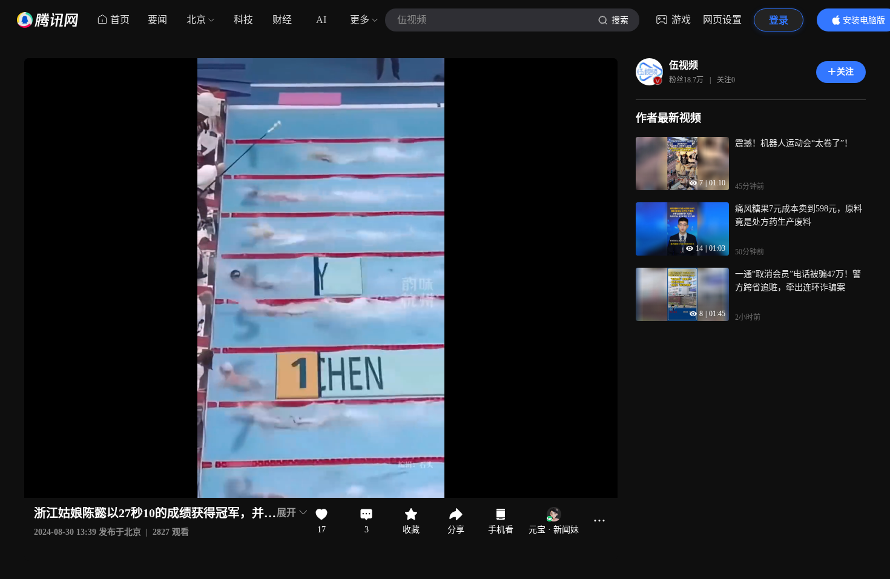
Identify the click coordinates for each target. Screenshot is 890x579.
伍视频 (683, 65)
